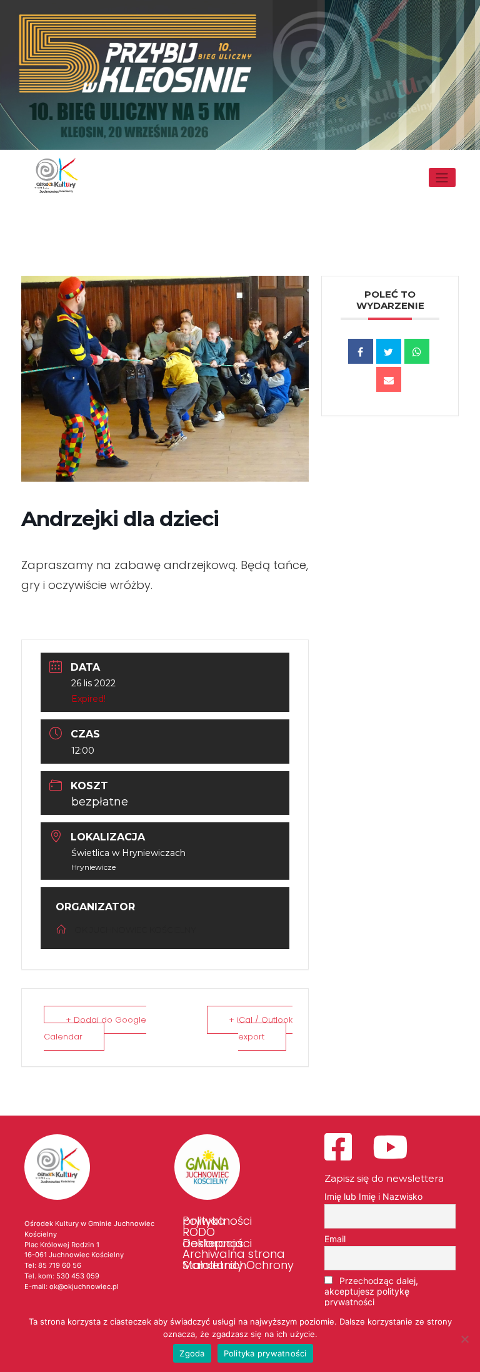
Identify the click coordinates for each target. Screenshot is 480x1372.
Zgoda (191, 1353)
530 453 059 (77, 1276)
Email (335, 1238)
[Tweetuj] (388, 351)
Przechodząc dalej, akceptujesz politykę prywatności (371, 1291)
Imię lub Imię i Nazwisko (373, 1196)
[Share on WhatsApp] (416, 351)
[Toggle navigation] (442, 177)
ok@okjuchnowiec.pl (84, 1286)
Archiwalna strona (233, 1254)
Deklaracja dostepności (217, 1243)
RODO (198, 1232)
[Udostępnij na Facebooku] (360, 351)
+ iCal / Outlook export (260, 1028)
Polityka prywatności (217, 1221)
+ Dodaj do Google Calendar (95, 1028)
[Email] (388, 379)
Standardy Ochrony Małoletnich (238, 1266)
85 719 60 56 (59, 1265)
